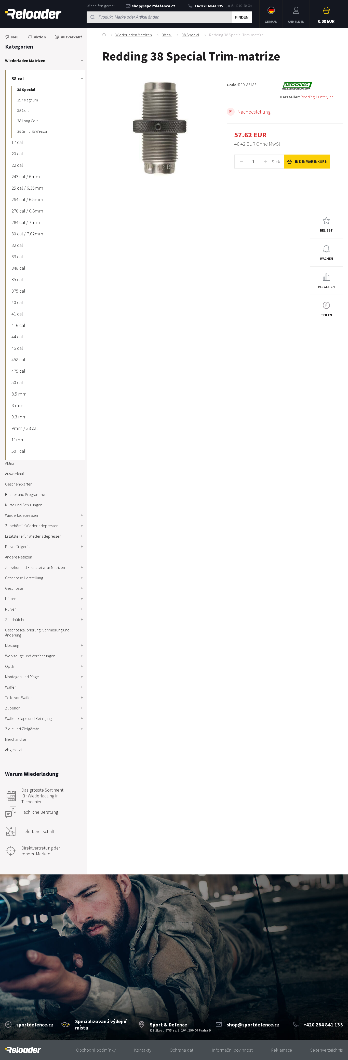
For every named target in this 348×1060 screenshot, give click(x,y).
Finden (241, 17)
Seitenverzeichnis (326, 1050)
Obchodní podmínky (96, 1050)
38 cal (167, 34)
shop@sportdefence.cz (153, 5)
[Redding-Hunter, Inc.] (311, 86)
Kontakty (142, 1050)
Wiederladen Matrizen (133, 34)
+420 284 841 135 (208, 5)
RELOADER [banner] (33, 14)
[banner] (23, 1050)
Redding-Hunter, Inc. (317, 96)
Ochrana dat (181, 1050)
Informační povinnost (232, 1050)
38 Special (190, 34)
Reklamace (281, 1050)
